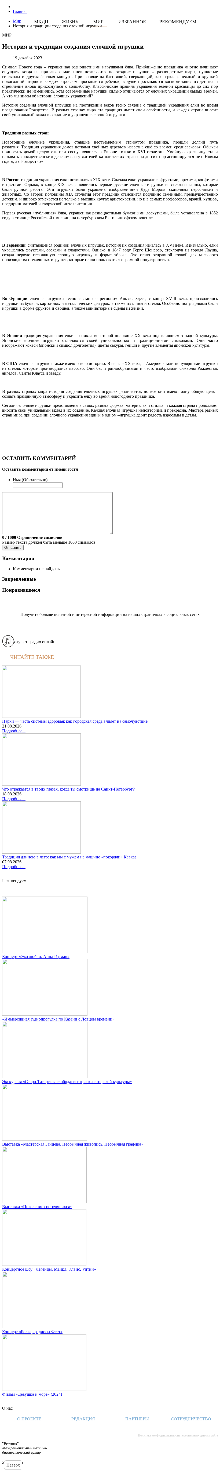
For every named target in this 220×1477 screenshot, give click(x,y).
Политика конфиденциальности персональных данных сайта (178, 1435)
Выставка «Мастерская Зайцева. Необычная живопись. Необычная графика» (72, 1144)
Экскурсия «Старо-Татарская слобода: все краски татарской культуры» (67, 1081)
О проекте (29, 1419)
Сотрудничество (191, 1419)
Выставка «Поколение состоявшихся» (37, 1206)
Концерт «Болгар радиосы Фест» (32, 1331)
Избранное (132, 21)
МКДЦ (41, 21)
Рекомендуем (177, 21)
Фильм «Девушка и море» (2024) (32, 1394)
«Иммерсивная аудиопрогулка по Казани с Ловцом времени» (58, 1019)
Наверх (13, 1465)
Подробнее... (13, 731)
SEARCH (122, 28)
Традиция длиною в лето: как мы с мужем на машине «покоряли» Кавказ (69, 857)
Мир (98, 21)
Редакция (83, 1419)
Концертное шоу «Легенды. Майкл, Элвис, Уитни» (49, 1269)
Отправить (12, 548)
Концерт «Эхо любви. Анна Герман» (35, 956)
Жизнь (70, 21)
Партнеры (137, 1419)
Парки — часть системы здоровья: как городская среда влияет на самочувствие (75, 721)
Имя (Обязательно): (31, 479)
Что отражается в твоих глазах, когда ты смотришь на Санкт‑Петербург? (68, 789)
